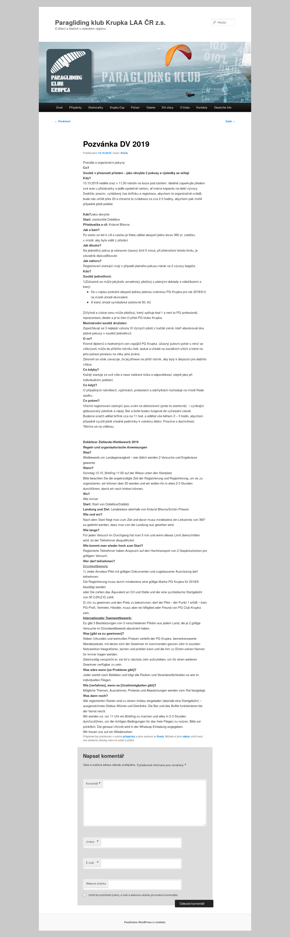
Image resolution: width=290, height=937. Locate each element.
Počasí (135, 107)
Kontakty (201, 107)
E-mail (92, 862)
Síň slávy (167, 107)
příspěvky (129, 736)
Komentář (93, 783)
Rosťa (124, 153)
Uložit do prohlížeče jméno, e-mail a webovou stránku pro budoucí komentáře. (133, 895)
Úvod (59, 107)
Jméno (92, 841)
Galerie (150, 107)
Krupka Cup (117, 107)
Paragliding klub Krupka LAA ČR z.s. (110, 22)
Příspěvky (75, 107)
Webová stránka (96, 883)
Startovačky (95, 107)
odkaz (186, 736)
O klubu (185, 107)
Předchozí (62, 121)
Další (230, 121)
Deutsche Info (222, 107)
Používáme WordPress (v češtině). (145, 922)
